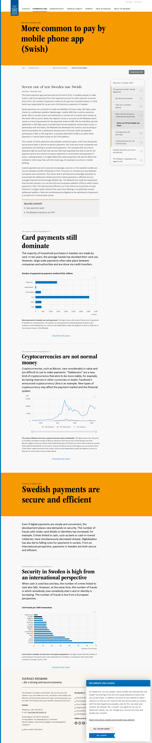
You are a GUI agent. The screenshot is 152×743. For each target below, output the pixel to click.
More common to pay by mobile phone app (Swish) (125, 115)
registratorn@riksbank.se (37, 712)
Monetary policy (57, 9)
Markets (89, 9)
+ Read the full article (60, 336)
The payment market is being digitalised (35, 231)
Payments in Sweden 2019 (123, 83)
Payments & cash (40, 9)
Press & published (103, 9)
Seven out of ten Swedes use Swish (128, 124)
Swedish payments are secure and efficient (36, 566)
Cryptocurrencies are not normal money (124, 142)
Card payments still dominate (122, 133)
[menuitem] (137, 2)
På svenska (138, 2)
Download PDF (136, 72)
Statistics (26, 9)
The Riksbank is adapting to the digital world (124, 160)
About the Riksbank (122, 9)
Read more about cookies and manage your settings (112, 719)
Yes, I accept (102, 735)
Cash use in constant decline (123, 106)
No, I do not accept (101, 729)
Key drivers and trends (123, 98)
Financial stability (74, 9)
